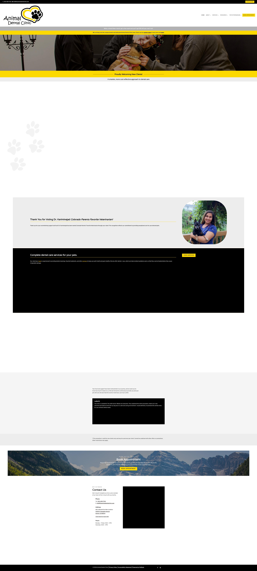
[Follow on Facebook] (158, 568)
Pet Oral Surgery (116, 297)
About (208, 15)
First (126, 495)
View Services (189, 255)
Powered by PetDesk (138, 567)
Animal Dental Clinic (158, 102)
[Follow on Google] (160, 568)
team (39, 261)
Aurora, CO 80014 (100, 513)
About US (117, 112)
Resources (223, 15)
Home (202, 15)
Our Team (97, 354)
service (108, 465)
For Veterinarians (234, 15)
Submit (128, 523)
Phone (126, 503)
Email (127, 498)
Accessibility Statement (125, 567)
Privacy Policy (113, 567)
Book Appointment (248, 15)
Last (145, 495)
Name (127, 491)
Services (215, 15)
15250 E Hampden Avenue (103, 511)
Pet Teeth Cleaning (47, 297)
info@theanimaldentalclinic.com (105, 503)
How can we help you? (131, 509)
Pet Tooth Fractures (186, 297)
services (84, 261)
